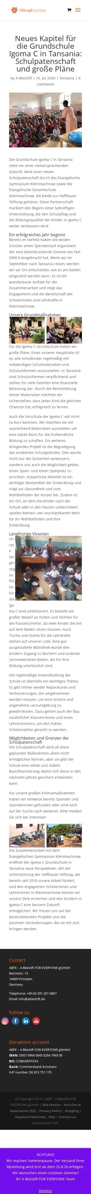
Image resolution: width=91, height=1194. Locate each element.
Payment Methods (30, 1117)
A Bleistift (24, 78)
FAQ (52, 1117)
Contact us (67, 1117)
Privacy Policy (50, 1110)
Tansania (66, 78)
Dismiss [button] (45, 1190)
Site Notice (51, 1104)
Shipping (72, 1110)
